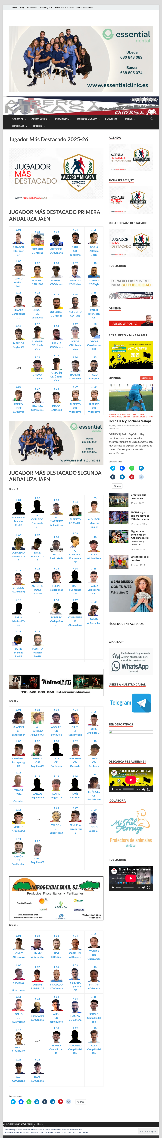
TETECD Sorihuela (56, 762)
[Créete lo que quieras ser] (118, 495)
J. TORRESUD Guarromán (18, 986)
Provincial (62, 119)
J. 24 (75, 357)
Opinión (37, 126)
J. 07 (37, 262)
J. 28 (56, 388)
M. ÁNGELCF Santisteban (18, 730)
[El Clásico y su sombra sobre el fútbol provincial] (118, 512)
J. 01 (18, 229)
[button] (81, 59)
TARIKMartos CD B (37, 556)
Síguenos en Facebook (126, 624)
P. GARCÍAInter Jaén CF (19, 251)
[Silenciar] (143, 789)
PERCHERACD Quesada (75, 762)
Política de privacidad (64, 7)
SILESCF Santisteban (75, 730)
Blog (22, 7)
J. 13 (56, 294)
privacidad (31, 1127)
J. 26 (18, 386)
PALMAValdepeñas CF (93, 589)
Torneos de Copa (87, 119)
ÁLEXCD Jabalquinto (56, 1017)
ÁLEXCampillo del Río (94, 1049)
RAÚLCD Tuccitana (75, 251)
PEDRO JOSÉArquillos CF (37, 762)
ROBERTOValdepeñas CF (56, 621)
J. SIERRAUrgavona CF (75, 986)
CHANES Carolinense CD (18, 313)
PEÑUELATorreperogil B (75, 829)
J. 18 (56, 325)
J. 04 (75, 229)
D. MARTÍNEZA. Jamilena (56, 521)
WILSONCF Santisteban (56, 829)
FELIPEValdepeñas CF (56, 589)
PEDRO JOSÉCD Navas (18, 408)
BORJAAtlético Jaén (94, 251)
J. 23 (56, 355)
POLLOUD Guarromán (18, 1017)
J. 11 (18, 292)
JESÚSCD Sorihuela (94, 762)
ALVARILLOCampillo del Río (75, 1049)
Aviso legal (45, 7)
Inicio (14, 7)
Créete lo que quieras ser (138, 496)
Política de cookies (84, 7)
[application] (131, 779)
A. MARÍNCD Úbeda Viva (37, 345)
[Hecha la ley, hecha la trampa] (131, 385)
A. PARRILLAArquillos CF (37, 730)
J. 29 (75, 386)
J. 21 (18, 631)
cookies (42, 1127)
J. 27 (37, 388)
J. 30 (94, 386)
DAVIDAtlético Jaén (18, 282)
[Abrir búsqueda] (151, 119)
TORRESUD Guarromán (93, 955)
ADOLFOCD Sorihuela (56, 730)
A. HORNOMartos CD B (18, 556)
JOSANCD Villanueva (37, 313)
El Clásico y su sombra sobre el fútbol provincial (140, 515)
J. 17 (37, 323)
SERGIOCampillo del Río (94, 1017)
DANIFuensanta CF (75, 589)
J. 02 (37, 231)
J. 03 (56, 231)
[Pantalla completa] (148, 789)
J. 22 (37, 357)
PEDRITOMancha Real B (37, 652)
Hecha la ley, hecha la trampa (130, 421)
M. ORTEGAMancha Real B (18, 521)
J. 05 (94, 229)
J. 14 (75, 294)
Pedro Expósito (139, 417)
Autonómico (39, 119)
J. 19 (75, 323)
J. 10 (94, 262)
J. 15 (94, 292)
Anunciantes (32, 7)
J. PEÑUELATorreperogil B (18, 762)
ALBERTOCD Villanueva (94, 408)
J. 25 (94, 357)
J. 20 (94, 323)
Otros (129, 119)
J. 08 (56, 262)
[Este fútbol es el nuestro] (118, 556)
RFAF (151, 417)
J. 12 (37, 292)
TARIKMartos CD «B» (18, 621)
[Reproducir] (112, 789)
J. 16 (18, 325)
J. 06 (18, 261)
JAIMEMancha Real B (18, 652)
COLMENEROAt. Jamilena (75, 621)
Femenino (111, 119)
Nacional (17, 119)
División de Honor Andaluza (122, 415)
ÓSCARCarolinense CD (94, 345)
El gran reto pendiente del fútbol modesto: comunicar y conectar (140, 538)
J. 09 (75, 262)
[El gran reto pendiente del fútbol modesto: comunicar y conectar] (118, 531)
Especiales (18, 126)
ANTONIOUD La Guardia (37, 589)
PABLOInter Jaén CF (94, 313)
